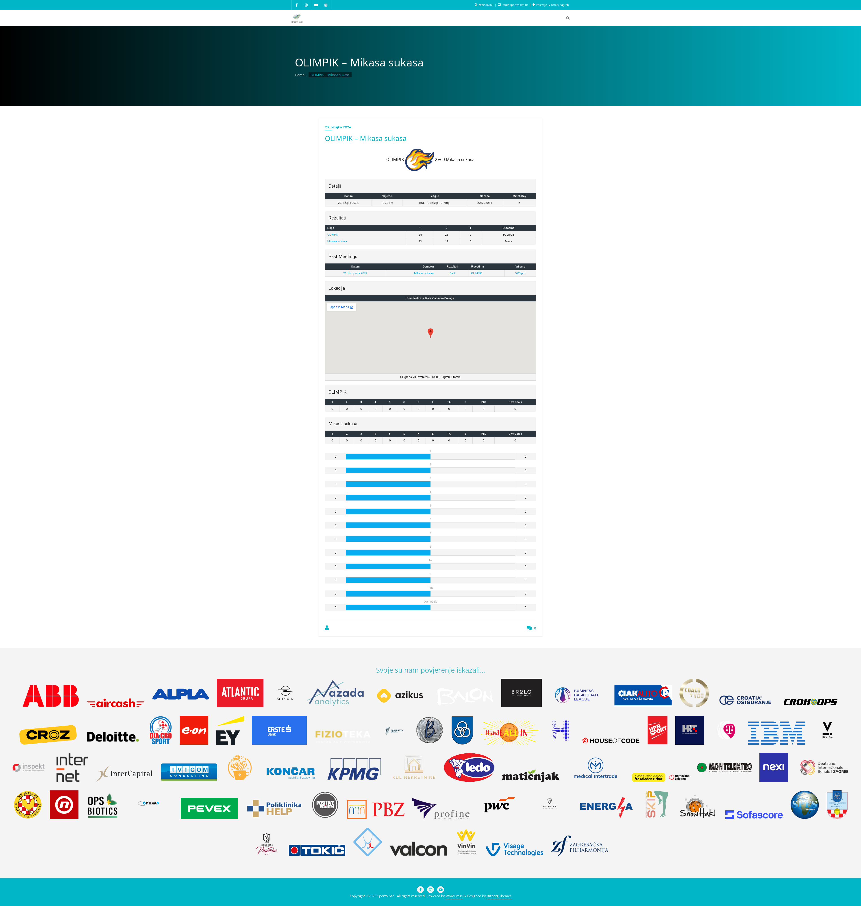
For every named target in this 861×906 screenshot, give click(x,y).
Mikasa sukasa (337, 241)
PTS (483, 402)
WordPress (454, 896)
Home (299, 74)
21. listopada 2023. (355, 273)
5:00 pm (520, 273)
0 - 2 (452, 273)
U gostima (477, 266)
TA (449, 402)
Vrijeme (520, 266)
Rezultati (452, 266)
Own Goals (515, 402)
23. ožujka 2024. (338, 127)
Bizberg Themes (499, 896)
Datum (355, 266)
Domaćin (428, 266)
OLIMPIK (332, 234)
